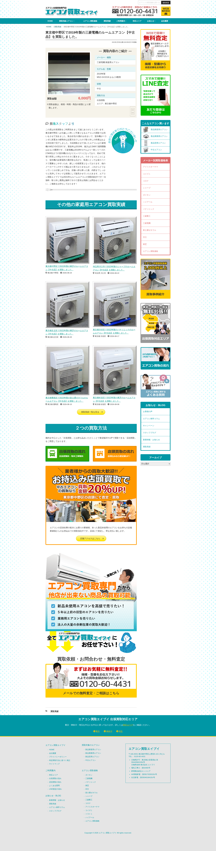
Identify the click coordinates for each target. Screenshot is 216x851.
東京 (98, 731)
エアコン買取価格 (90, 21)
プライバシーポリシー (58, 757)
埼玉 (121, 731)
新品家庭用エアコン (93, 749)
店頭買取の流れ (55, 782)
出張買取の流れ (55, 778)
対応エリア (137, 21)
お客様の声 (147, 411)
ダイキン (146, 195)
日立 (145, 237)
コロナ (146, 181)
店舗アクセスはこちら (90, 538)
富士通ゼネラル (149, 230)
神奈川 (109, 731)
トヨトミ (88, 814)
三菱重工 (146, 216)
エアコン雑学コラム (151, 419)
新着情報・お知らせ (151, 440)
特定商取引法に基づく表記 (59, 760)
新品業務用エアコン (93, 753)
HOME (50, 21)
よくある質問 (54, 786)
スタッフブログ (149, 432)
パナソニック (148, 209)
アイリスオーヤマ (150, 167)
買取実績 (107, 21)
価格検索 (165, 3)
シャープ (146, 188)
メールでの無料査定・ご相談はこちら (91, 693)
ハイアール (147, 202)
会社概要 (164, 21)
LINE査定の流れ (55, 789)
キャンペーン (148, 426)
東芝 (145, 244)
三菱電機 (146, 223)
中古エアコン (90, 760)
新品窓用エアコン (92, 757)
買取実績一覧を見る (90, 412)
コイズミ (146, 174)
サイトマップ (54, 764)
